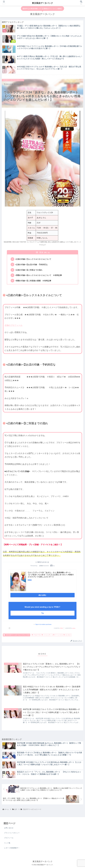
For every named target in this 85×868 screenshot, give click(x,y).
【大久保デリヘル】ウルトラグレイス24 (17, 635)
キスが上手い (47, 635)
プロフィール (8, 838)
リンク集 (7, 843)
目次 (41, 252)
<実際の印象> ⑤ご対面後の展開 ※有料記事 (33, 281)
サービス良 (58, 635)
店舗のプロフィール (13, 325)
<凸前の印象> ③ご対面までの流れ (28, 270)
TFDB (61, 628)
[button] (78, 430)
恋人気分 (68, 635)
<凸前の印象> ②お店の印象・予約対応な (31, 264)
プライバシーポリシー (12, 833)
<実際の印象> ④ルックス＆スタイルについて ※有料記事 (38, 275)
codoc (73, 628)
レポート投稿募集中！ (12, 848)
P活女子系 (37, 635)
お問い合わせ (8, 828)
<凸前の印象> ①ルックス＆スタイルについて (33, 259)
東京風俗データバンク (42, 3)
